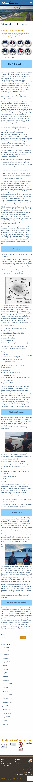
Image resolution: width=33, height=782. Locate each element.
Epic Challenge (16, 35)
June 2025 (6, 647)
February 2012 (7, 680)
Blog (16, 761)
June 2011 (5, 687)
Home (2, 759)
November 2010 (7, 699)
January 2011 (6, 691)
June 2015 (6, 669)
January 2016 (6, 666)
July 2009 (5, 720)
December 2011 (7, 684)
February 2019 (7, 658)
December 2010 (7, 695)
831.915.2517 (29, 772)
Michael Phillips (24, 33)
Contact (18, 763)
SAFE (26, 37)
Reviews (17, 759)
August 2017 (6, 662)
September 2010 (7, 702)
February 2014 (7, 677)
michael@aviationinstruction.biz (24, 774)
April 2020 (6, 655)
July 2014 (5, 673)
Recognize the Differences (16, 37)
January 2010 (6, 709)
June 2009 (6, 724)
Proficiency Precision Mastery (12, 30)
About (3, 761)
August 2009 (6, 717)
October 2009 (7, 713)
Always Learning (6, 35)
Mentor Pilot (5, 765)
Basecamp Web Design (8, 780)
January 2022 (6, 651)
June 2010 (6, 706)
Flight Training (6, 763)
